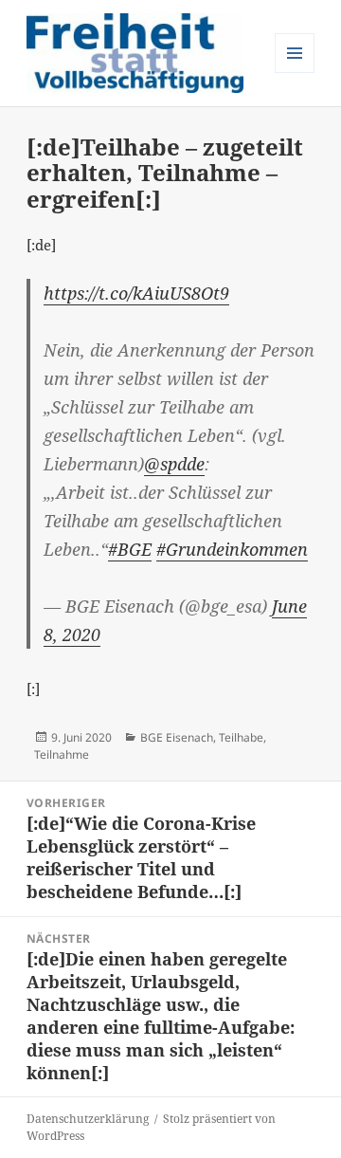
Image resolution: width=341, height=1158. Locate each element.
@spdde (174, 463)
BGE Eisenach (176, 737)
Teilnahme (61, 754)
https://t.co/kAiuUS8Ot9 (136, 293)
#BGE (130, 549)
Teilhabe (241, 737)
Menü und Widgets (295, 72)
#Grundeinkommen (232, 549)
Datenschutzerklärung (88, 1119)
